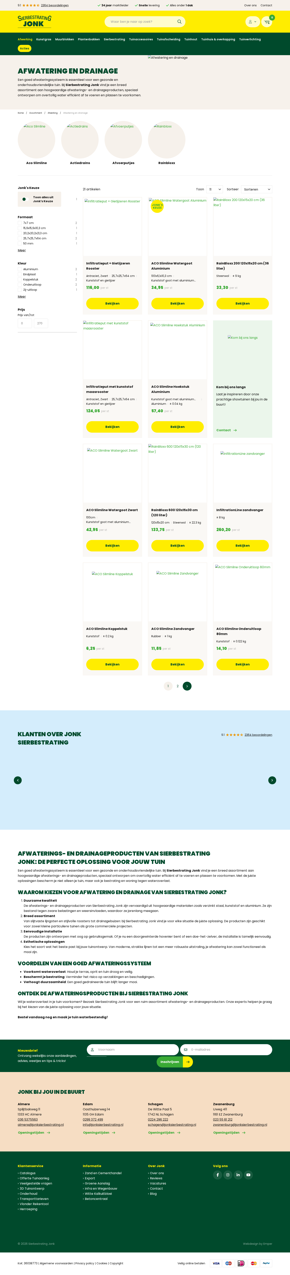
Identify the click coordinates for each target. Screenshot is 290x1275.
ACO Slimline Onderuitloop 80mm (238, 631)
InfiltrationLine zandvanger (239, 510)
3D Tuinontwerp (32, 1188)
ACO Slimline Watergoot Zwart (112, 510)
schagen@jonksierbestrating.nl (172, 1124)
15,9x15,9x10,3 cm (50, 228)
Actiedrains (80, 163)
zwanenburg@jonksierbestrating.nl (240, 1124)
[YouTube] (248, 1175)
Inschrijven (170, 1062)
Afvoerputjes (123, 163)
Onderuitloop (50, 285)
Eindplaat (50, 274)
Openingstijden (31, 1132)
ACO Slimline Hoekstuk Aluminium (170, 389)
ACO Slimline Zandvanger (173, 629)
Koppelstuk (50, 279)
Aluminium (50, 269)
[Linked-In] (238, 1175)
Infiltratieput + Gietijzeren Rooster (108, 266)
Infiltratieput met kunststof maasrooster (109, 389)
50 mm (50, 243)
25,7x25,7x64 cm (50, 238)
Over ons (250, 5)
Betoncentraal (96, 1199)
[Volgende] (187, 686)
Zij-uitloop (50, 290)
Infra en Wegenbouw (101, 1188)
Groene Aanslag (97, 1183)
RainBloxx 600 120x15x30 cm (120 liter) (174, 512)
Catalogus (28, 1173)
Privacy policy (84, 1263)
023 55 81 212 (222, 1119)
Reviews (156, 1178)
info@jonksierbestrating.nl (103, 1124)
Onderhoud (28, 1193)
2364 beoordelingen (55, 5)
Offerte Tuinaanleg (34, 1178)
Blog (153, 1193)
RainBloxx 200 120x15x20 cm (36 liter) (242, 266)
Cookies (101, 1263)
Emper (267, 1244)
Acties (24, 48)
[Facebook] (217, 1175)
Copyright (116, 1263)
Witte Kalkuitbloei (98, 1193)
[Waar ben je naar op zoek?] (179, 22)
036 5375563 (28, 1119)
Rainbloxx (166, 163)
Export (90, 1178)
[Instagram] (227, 1175)
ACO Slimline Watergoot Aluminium (171, 266)
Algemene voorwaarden (56, 1263)
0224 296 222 (158, 1119)
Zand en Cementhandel (103, 1173)
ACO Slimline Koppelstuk (106, 629)
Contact (266, 5)
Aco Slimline (36, 163)
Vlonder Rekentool (34, 1204)
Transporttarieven (34, 1199)
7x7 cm (50, 223)
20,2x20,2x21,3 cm (50, 233)
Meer (22, 250)
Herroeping (28, 1209)
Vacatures (158, 1183)
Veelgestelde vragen (36, 1183)
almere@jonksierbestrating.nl (41, 1124)
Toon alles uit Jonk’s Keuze (47, 199)
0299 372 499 (93, 1119)
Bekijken (112, 303)
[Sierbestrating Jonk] (34, 21)
